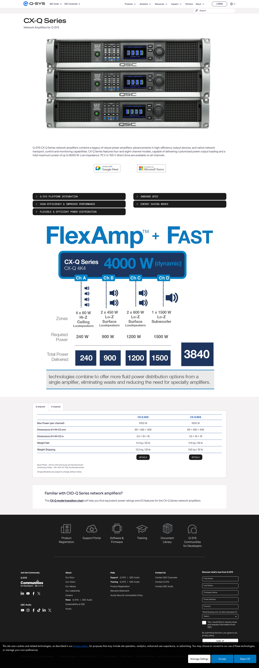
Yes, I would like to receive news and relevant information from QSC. (222, 625)
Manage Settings (199, 659)
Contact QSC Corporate (166, 577)
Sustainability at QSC (75, 604)
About (198, 4)
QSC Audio (26, 605)
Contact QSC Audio (164, 586)
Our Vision (70, 582)
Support (174, 4)
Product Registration (120, 586)
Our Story (69, 577)
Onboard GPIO (149, 196)
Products (129, 4)
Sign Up (220, 641)
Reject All (245, 659)
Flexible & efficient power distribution (68, 211)
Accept (222, 659)
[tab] (40, 407)
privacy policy (208, 635)
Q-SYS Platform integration (59, 196)
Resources (159, 4)
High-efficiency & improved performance (67, 204)
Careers (69, 595)
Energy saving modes (154, 204)
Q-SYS (24, 577)
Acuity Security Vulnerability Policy (126, 595)
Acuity (68, 608)
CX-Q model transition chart (67, 500)
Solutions (144, 4)
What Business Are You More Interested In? (219, 612)
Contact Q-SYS (162, 581)
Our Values (70, 586)
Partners (189, 4)
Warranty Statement (119, 590)
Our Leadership (72, 590)
